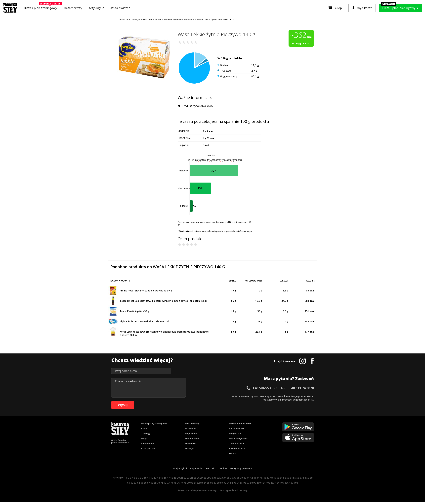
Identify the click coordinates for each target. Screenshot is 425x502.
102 (268, 482)
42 (251, 477)
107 (291, 482)
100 (259, 482)
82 (198, 482)
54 (291, 477)
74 (171, 482)
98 (251, 482)
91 (228, 482)
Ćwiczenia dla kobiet (240, 423)
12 (151, 477)
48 (271, 477)
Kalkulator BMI (237, 428)
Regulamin (196, 468)
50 (278, 477)
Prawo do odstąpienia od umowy (197, 490)
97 (248, 482)
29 (208, 477)
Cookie (223, 468)
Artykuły (95, 8)
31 (214, 477)
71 (161, 482)
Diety (144, 438)
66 (145, 482)
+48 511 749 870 (301, 388)
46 (264, 477)
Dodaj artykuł (179, 468)
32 (218, 477)
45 (261, 477)
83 (201, 482)
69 (155, 482)
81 (195, 482)
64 (138, 482)
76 (178, 482)
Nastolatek (191, 443)
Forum (232, 453)
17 (168, 477)
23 (188, 477)
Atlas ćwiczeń (120, 8)
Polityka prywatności (242, 468)
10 (145, 477)
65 (141, 482)
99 (254, 482)
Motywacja (235, 433)
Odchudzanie (192, 438)
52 (284, 477)
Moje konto (191, 433)
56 (298, 477)
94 (238, 482)
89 (221, 482)
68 (151, 482)
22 (185, 477)
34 (224, 477)
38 (238, 477)
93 (234, 482)
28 (205, 477)
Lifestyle (189, 448)
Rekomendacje (237, 448)
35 (228, 477)
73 (168, 482)
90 (224, 482)
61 (128, 482)
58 (304, 477)
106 (287, 482)
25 (195, 477)
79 (188, 482)
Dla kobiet (190, 428)
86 (211, 482)
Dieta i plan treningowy (41, 7)
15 (161, 477)
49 (274, 477)
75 (175, 482)
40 (244, 477)
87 (214, 482)
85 (208, 482)
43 (254, 477)
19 (175, 477)
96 (244, 482)
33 (221, 477)
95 (241, 482)
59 (307, 477)
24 (191, 477)
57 (301, 477)
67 (148, 482)
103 (273, 482)
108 (296, 482)
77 (181, 482)
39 (241, 477)
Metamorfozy (73, 8)
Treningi (145, 433)
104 (277, 482)
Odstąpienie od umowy (233, 490)
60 (311, 477)
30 (211, 477)
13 (155, 477)
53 (288, 477)
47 (268, 477)
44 (258, 477)
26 (198, 477)
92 (231, 482)
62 (131, 482)
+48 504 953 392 (265, 388)
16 (165, 477)
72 (165, 482)
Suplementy (147, 443)
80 (191, 482)
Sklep (144, 428)
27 (201, 477)
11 (148, 477)
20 (178, 477)
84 (205, 482)
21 (181, 477)
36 (231, 477)
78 (185, 482)
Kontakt (210, 468)
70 (158, 482)
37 (234, 477)
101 (263, 482)
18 (171, 477)
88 (218, 482)
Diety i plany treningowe (154, 423)
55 (294, 477)
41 (248, 477)
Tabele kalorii (236, 443)
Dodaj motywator (238, 438)
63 (135, 482)
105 (282, 482)
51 (281, 477)
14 (158, 477)
